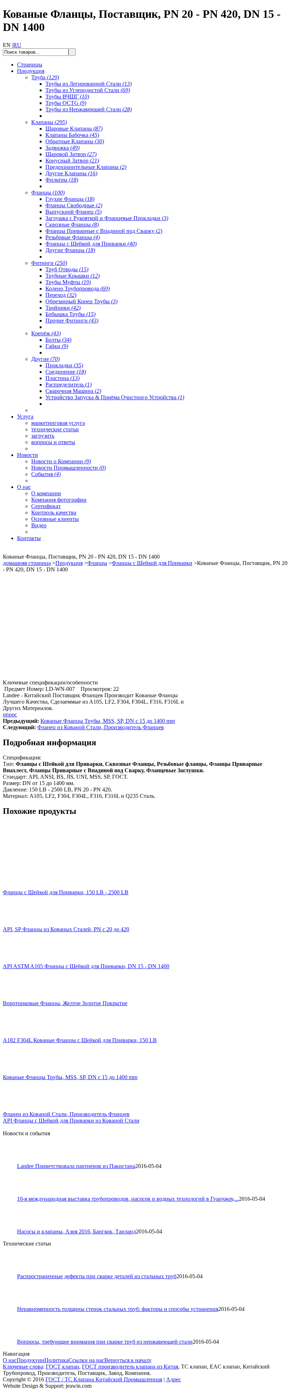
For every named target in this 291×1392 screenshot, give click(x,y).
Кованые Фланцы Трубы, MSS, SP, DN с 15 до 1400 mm (107, 721)
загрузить (42, 436)
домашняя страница (27, 563)
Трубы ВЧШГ (67, 97)
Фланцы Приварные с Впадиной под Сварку (103, 231)
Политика (56, 1360)
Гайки (56, 346)
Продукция (69, 563)
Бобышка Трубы (70, 314)
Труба (45, 77)
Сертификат (46, 506)
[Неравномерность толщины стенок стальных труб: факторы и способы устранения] (13, 1304)
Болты (58, 340)
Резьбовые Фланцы (72, 237)
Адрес (173, 1379)
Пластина (62, 378)
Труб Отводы (66, 269)
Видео (38, 525)
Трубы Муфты (68, 282)
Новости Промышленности (68, 468)
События (46, 474)
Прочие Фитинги (71, 321)
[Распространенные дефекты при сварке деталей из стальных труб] (13, 1271)
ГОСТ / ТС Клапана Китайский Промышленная (103, 1379)
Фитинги (49, 263)
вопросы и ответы (53, 442)
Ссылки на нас (86, 1360)
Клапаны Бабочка (72, 135)
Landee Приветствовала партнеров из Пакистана (76, 1166)
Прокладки (64, 365)
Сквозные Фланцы (72, 225)
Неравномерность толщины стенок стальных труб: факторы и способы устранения (117, 1309)
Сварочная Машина (73, 391)
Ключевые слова (23, 1367)
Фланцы (48, 193)
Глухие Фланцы (69, 199)
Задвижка (62, 148)
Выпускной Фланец (73, 212)
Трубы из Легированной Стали (88, 84)
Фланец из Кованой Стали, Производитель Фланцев (100, 727)
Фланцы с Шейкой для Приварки (91, 244)
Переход (60, 295)
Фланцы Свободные (73, 205)
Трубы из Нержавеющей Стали (88, 109)
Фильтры (61, 180)
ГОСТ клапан (62, 1367)
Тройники (63, 308)
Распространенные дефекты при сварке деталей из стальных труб (96, 1276)
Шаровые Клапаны (74, 129)
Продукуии (30, 1360)
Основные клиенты (55, 519)
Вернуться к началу (128, 1360)
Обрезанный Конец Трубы (81, 301)
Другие (45, 359)
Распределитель (68, 385)
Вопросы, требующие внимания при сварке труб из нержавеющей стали (105, 1342)
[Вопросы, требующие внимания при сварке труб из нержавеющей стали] (13, 1337)
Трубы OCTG (65, 103)
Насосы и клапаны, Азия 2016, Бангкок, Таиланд (76, 1231)
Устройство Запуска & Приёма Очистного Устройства (114, 397)
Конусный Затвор (72, 161)
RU (17, 45)
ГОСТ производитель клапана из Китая (130, 1367)
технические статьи (55, 429)
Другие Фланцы (70, 250)
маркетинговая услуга (58, 423)
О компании (46, 493)
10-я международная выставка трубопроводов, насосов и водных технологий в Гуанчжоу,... (128, 1199)
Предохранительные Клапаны (85, 167)
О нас (10, 1360)
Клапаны (49, 122)
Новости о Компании (61, 461)
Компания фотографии (59, 500)
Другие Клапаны (71, 173)
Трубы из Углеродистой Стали (87, 90)
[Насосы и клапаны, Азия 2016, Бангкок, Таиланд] (13, 1226)
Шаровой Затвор (71, 154)
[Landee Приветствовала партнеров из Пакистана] (13, 1161)
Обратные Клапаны (74, 141)
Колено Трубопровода (77, 289)
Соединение (65, 372)
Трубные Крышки (72, 276)
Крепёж (46, 333)
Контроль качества (53, 513)
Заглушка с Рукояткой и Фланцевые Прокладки (106, 218)
